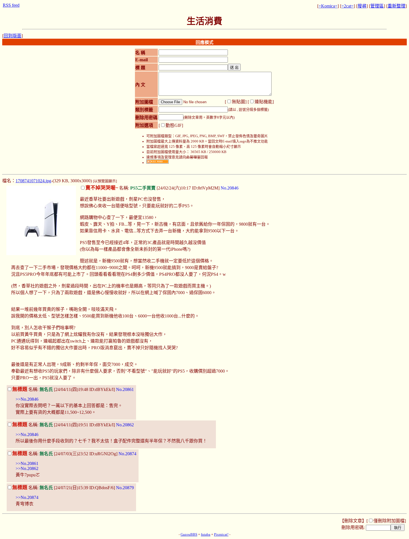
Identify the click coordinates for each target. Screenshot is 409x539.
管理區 (377, 6)
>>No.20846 (27, 399)
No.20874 (127, 453)
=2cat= (347, 6)
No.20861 (125, 389)
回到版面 (12, 35)
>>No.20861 (27, 463)
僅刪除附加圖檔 (389, 520)
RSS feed (11, 5)
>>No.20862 (27, 468)
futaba (205, 534)
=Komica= (328, 6)
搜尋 (362, 6)
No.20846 (229, 188)
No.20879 (125, 487)
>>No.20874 (27, 497)
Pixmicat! (221, 534)
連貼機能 (263, 101)
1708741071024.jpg (33, 180)
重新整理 (396, 6)
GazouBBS (189, 534)
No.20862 (125, 424)
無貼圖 (238, 101)
